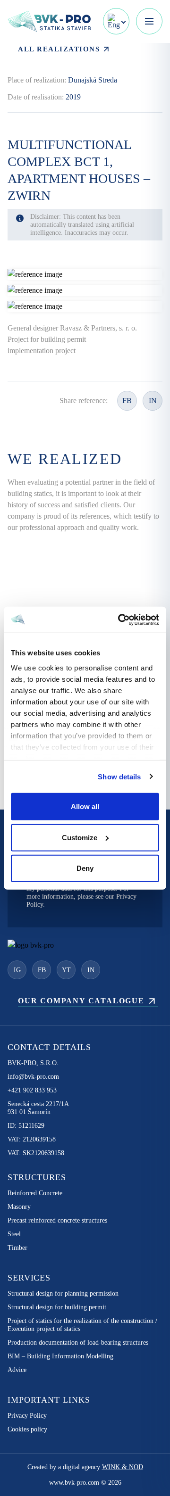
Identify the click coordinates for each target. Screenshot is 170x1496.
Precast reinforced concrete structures (57, 1220)
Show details (119, 776)
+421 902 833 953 (32, 1090)
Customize (79, 837)
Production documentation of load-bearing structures (78, 1342)
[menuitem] (116, 21)
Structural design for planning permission (63, 1293)
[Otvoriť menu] (149, 21)
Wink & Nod (122, 1467)
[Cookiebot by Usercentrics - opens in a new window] (120, 619)
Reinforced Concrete (35, 1193)
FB (127, 401)
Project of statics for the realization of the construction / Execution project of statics (82, 1324)
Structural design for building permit (57, 1307)
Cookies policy (27, 1429)
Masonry (19, 1206)
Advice (17, 1369)
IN (153, 401)
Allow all (85, 806)
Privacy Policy (27, 1415)
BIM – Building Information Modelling (60, 1356)
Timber (17, 1247)
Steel (14, 1234)
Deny (85, 868)
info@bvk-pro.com (33, 1076)
